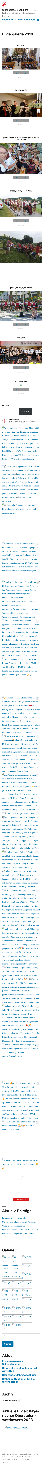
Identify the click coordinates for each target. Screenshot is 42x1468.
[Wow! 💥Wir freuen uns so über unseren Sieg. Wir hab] (21, 1100)
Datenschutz (6, 1462)
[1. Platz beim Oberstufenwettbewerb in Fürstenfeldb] (21, 1139)
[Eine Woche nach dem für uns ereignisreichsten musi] (21, 792)
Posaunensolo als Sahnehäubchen (16, 1218)
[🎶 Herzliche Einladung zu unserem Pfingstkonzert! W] (21, 522)
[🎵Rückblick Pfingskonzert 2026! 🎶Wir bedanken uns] (21, 483)
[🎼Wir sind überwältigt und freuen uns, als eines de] (21, 984)
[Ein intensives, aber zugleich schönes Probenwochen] (21, 560)
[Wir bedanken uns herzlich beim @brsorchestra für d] (21, 637)
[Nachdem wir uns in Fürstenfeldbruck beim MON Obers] (21, 1023)
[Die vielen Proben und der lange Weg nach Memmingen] (21, 1061)
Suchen (5, 405)
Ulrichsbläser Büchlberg (15, 9)
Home (12, 1457)
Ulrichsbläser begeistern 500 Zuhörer (18, 1233)
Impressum (25, 1460)
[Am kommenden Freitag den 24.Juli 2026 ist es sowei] (21, 445)
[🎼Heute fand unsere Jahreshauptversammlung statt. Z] (21, 907)
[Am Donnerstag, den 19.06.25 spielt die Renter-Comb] (21, 676)
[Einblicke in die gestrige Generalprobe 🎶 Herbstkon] (21, 599)
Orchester (8, 19)
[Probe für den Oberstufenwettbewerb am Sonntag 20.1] (21, 1177)
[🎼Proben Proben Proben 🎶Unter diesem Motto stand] (21, 869)
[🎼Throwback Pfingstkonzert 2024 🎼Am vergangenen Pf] (21, 830)
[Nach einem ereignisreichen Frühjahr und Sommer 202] (21, 946)
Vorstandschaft (26, 19)
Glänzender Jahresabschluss (14, 1225)
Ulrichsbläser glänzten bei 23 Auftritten (19, 1222)
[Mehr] (38, 20)
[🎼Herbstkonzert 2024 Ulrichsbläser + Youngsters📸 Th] (21, 753)
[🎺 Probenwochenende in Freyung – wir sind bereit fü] (21, 715)
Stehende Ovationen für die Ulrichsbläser (20, 1229)
